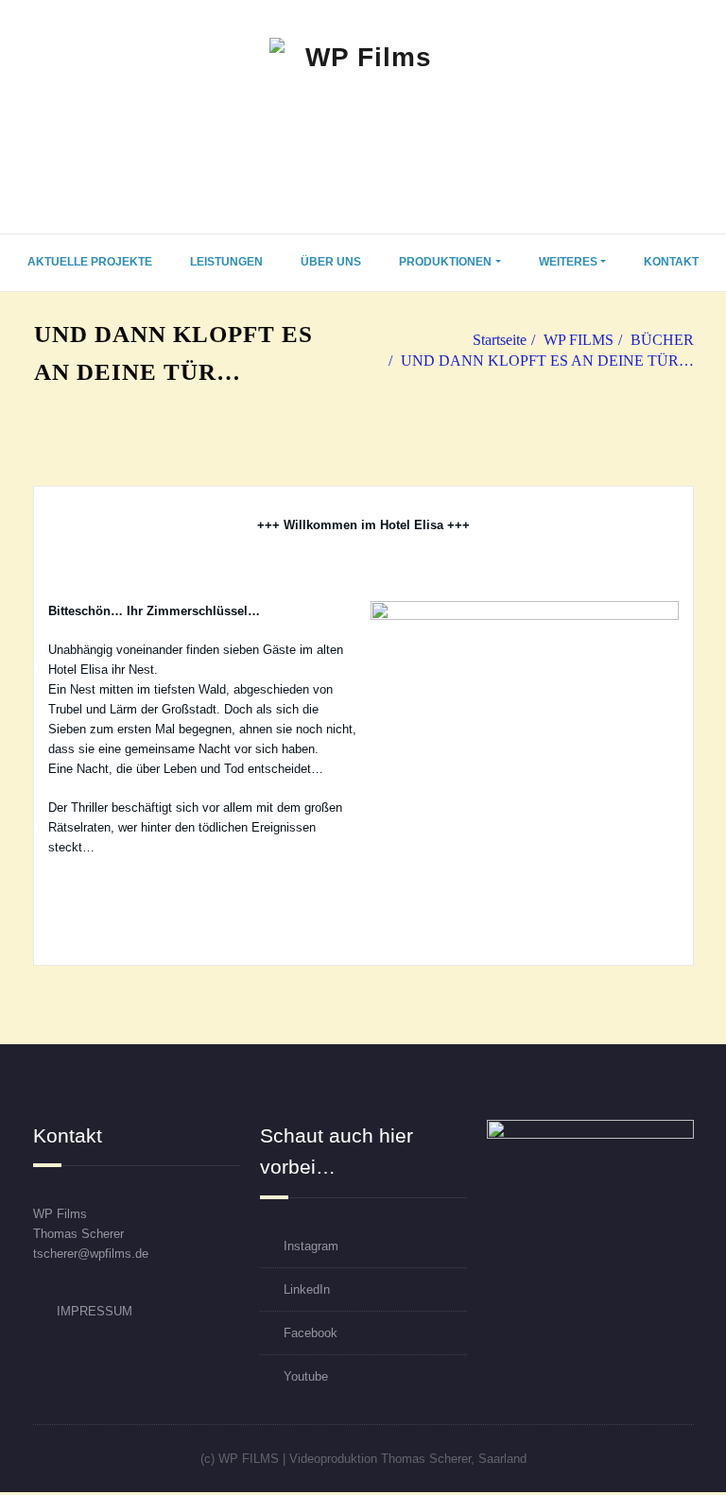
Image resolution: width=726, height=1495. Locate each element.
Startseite (500, 340)
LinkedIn (307, 1289)
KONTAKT (671, 261)
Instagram (311, 1246)
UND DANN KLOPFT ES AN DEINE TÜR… (547, 360)
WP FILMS (579, 340)
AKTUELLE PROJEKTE (89, 261)
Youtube (306, 1376)
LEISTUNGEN (226, 261)
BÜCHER (662, 340)
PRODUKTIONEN (445, 261)
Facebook (310, 1333)
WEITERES (568, 261)
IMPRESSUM (94, 1311)
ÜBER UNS (331, 261)
